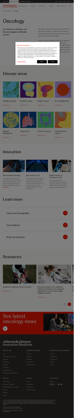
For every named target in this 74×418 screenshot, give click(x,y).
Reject (42, 61)
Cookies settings (21, 61)
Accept (52, 61)
